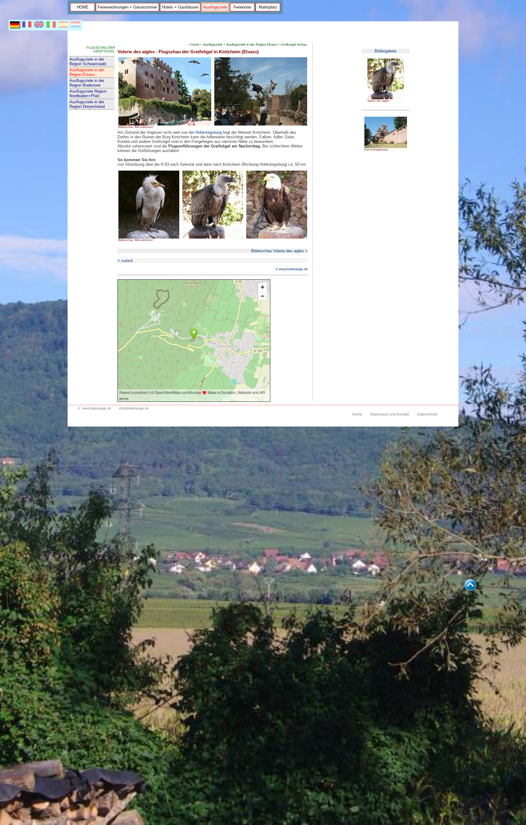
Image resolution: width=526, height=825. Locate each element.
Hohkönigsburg (208, 132)
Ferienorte (242, 7)
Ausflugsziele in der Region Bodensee (86, 82)
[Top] (470, 589)
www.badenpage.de (96, 408)
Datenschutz (427, 414)
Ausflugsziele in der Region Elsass (86, 72)
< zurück (125, 260)
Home (357, 414)
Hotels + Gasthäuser (180, 7)
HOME (83, 7)
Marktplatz (268, 7)
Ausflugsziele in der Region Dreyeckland (87, 104)
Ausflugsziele (215, 7)
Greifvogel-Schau (294, 44)
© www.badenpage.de (291, 269)
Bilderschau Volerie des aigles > (279, 251)
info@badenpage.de (134, 408)
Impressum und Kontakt (389, 414)
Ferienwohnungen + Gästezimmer (127, 7)
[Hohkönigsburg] (385, 147)
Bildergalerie (385, 51)
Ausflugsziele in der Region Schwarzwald (87, 61)
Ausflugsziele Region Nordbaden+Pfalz (88, 93)
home (195, 44)
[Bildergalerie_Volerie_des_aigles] (385, 98)
